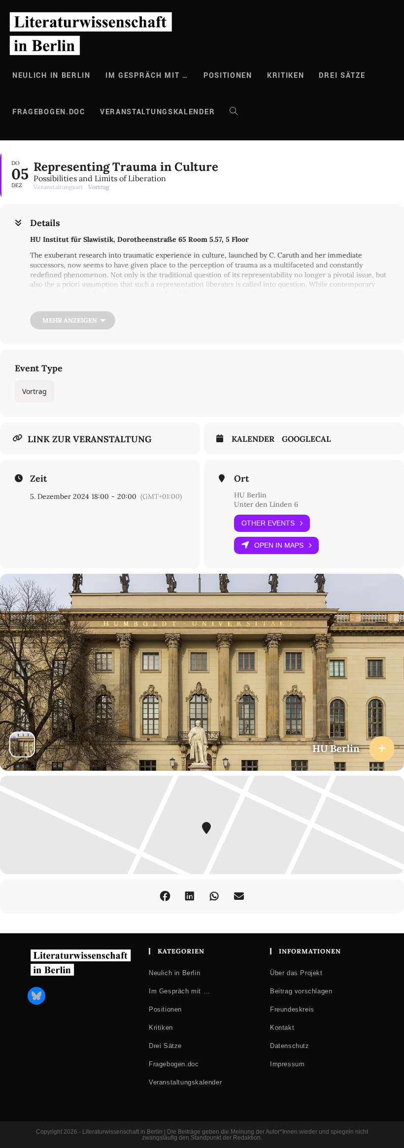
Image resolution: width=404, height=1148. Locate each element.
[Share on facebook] (165, 896)
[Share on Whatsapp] (214, 896)
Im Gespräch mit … (179, 991)
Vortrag (34, 391)
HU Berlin (250, 495)
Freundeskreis (292, 1009)
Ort (241, 478)
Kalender (253, 439)
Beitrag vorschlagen (301, 991)
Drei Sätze (165, 1046)
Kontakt (282, 1027)
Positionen (165, 1009)
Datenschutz (289, 1046)
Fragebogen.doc (174, 1064)
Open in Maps (278, 545)
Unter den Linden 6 (266, 504)
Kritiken (161, 1027)
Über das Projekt (296, 973)
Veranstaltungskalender (185, 1082)
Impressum (287, 1064)
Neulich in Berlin (174, 973)
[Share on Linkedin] (189, 896)
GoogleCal (306, 439)
